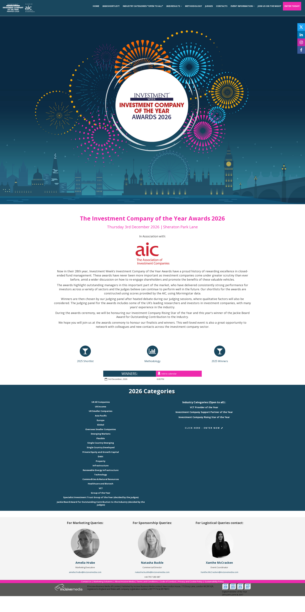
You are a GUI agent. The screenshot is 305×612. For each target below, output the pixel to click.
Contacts (221, 6)
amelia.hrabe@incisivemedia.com (85, 572)
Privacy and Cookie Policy (190, 581)
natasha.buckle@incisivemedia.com (152, 572)
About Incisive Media (125, 581)
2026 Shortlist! (111, 6)
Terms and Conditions (147, 581)
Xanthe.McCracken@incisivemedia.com (219, 572)
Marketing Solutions (103, 581)
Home (96, 6)
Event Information (242, 6)
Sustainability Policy (214, 581)
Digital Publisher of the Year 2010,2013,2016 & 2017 (234, 593)
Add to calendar (169, 373)
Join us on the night (269, 6)
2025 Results (173, 6)
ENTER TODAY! (292, 6)
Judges (209, 6)
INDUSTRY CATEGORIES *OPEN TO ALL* (143, 6)
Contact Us (86, 581)
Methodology (193, 6)
